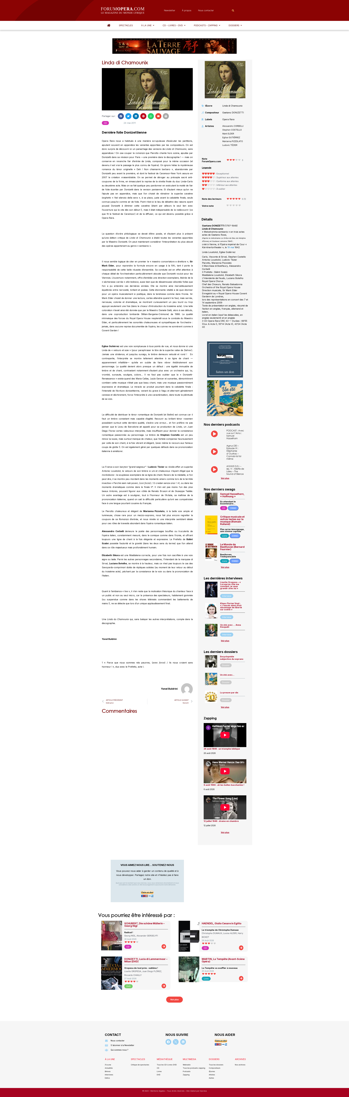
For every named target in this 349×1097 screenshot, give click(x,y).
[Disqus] (147, 751)
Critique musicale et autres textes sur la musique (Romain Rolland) (232, 520)
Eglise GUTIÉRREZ (231, 137)
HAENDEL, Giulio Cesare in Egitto (221, 923)
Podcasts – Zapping (206, 25)
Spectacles (126, 25)
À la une (146, 25)
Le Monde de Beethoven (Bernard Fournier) (232, 547)
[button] (148, 25)
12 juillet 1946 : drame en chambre (221, 821)
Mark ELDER (228, 133)
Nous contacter (206, 10)
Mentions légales (158, 1091)
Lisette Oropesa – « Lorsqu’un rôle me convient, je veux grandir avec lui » (230, 585)
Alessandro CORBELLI (232, 126)
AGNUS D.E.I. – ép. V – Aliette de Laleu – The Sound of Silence (235, 470)
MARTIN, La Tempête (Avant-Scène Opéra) (223, 960)
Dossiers (234, 25)
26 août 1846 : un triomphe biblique (222, 748)
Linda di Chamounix (232, 105)
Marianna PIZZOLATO (232, 141)
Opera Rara (228, 119)
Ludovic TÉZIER (229, 145)
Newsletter (169, 10)
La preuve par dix (229, 692)
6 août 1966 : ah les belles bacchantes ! (224, 785)
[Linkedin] (183, 1042)
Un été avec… (227, 675)
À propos (186, 10)
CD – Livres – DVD (173, 25)
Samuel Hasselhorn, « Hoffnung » (232, 495)
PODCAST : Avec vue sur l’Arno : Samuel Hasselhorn (235, 434)
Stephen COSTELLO (232, 130)
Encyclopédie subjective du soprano (231, 657)
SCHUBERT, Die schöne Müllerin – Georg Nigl (144, 924)
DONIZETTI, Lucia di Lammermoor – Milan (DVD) (145, 960)
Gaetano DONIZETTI (233, 112)
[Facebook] (168, 1042)
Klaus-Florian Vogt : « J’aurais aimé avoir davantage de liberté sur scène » (231, 606)
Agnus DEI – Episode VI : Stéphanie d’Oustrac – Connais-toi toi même (233, 452)
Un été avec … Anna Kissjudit (230, 626)
